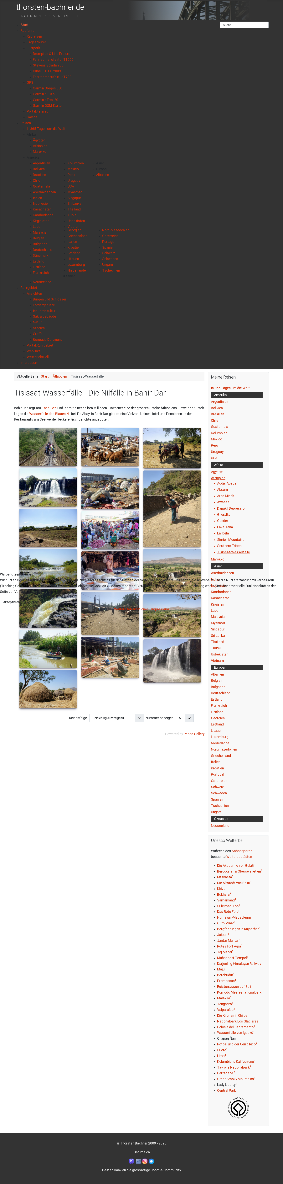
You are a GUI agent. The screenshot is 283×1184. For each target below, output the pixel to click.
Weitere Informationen (131, 609)
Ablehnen (33, 602)
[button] (31, 134)
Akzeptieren (11, 602)
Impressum (160, 609)
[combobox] (244, 25)
